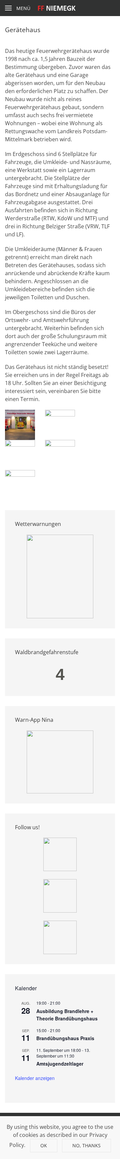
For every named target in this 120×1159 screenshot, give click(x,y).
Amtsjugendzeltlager (59, 1063)
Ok (43, 1145)
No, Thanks (86, 1145)
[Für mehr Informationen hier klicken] (60, 576)
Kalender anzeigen (35, 1078)
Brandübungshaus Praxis (65, 1038)
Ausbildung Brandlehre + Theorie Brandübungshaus (67, 1015)
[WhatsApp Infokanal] (60, 853)
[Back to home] (60, 8)
